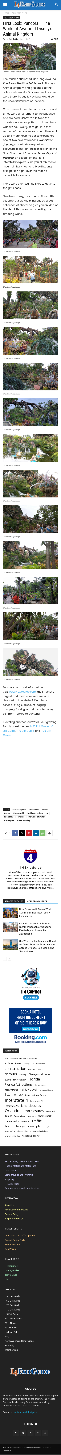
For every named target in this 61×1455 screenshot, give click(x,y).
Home (6, 12)
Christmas (40, 1063)
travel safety (10, 1131)
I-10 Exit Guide (25, 731)
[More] (49, 833)
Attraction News (19, 12)
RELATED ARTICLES (14, 901)
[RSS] (38, 1433)
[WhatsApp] (42, 833)
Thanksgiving (31, 1116)
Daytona (31, 1069)
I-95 (21, 1095)
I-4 (47, 813)
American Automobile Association (24, 1058)
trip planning (22, 1131)
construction (15, 1068)
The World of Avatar (36, 817)
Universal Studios (12, 1136)
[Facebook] (15, 833)
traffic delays (15, 1126)
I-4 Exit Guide (12, 39)
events (8, 1079)
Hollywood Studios (46, 1090)
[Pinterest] (29, 833)
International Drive (35, 1095)
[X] (22, 833)
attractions (34, 809)
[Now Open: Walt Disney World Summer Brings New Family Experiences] (10, 913)
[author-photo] (30, 863)
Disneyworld (18, 813)
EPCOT (48, 1074)
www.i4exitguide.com (22, 691)
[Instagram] (23, 1433)
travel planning (23, 820)
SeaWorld (50, 1111)
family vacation (19, 1080)
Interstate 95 (12, 1106)
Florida (34, 1079)
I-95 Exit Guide (39, 726)
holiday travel (28, 1089)
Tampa (8, 1116)
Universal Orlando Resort (39, 1131)
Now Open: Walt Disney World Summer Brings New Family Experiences (35, 913)
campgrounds (29, 1064)
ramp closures (32, 1110)
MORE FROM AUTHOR (37, 901)
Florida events (40, 1085)
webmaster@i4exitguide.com (28, 1412)
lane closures (31, 1105)
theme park (9, 820)
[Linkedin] (36, 833)
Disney (7, 813)
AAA (6, 1058)
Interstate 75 (36, 1100)
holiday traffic (11, 1089)
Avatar (45, 809)
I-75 (14, 1095)
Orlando (20, 817)
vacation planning (31, 1135)
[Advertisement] (30, 772)
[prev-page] (5, 959)
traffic (37, 1120)
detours (11, 1073)
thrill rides (25, 1121)
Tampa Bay (19, 1116)
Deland (40, 1069)
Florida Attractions (35, 813)
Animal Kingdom (19, 809)
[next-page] (9, 959)
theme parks (12, 1121)
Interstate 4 (9, 817)
